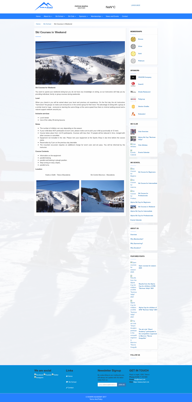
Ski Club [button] (71, 16)
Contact (125, 16)
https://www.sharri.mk (141, 382)
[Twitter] (55, 374)
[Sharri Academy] (44, 6)
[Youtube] (47, 374)
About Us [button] (47, 16)
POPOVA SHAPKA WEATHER (96, 7)
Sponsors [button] (83, 16)
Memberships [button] (96, 16)
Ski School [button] (59, 16)
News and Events (112, 16)
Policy (100, 399)
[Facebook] (38, 374)
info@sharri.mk (139, 379)
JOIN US (121, 384)
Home (38, 16)
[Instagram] (38, 377)
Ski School (47, 24)
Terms (92, 399)
